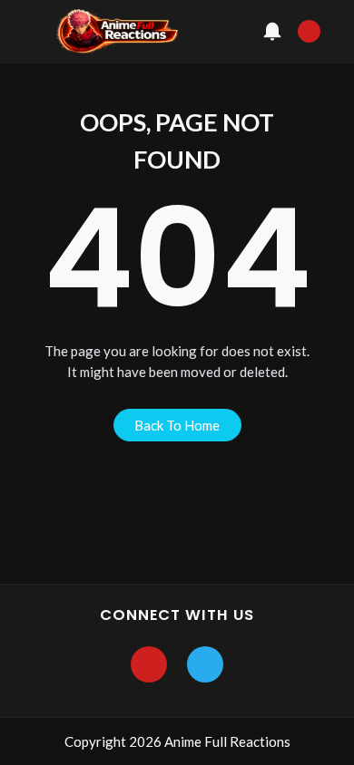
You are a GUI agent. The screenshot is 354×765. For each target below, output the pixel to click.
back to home (177, 425)
